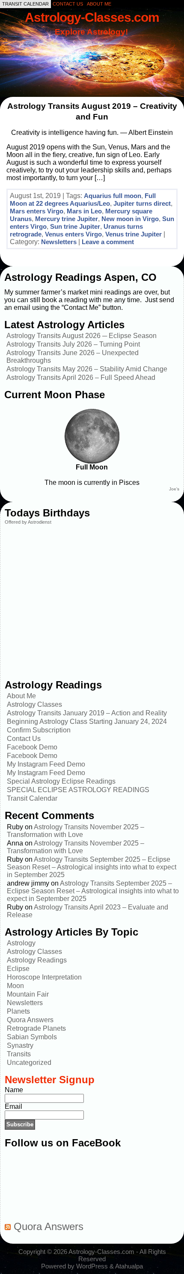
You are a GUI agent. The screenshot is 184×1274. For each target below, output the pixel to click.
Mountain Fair (28, 994)
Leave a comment (108, 241)
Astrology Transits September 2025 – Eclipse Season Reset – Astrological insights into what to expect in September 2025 (91, 867)
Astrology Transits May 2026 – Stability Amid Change (86, 369)
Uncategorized (29, 1062)
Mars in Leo (84, 211)
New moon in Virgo (130, 218)
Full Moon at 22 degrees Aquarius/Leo (83, 199)
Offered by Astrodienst (28, 522)
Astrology (21, 943)
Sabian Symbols (32, 1037)
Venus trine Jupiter (133, 234)
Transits (19, 1054)
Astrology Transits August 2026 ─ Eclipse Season (81, 335)
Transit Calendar (32, 798)
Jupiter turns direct (142, 203)
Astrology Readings (37, 960)
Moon (15, 985)
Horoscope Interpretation (44, 977)
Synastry (20, 1045)
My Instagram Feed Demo (46, 764)
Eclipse (18, 968)
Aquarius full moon (112, 195)
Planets (18, 1011)
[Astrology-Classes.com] (92, 54)
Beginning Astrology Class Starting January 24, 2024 (87, 721)
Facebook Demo (32, 747)
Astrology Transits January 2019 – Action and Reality (87, 713)
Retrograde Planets (36, 1028)
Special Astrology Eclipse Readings (61, 781)
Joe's (174, 489)
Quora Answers (30, 1019)
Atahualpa (129, 1266)
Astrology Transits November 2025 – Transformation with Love (75, 830)
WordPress (92, 1266)
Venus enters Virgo (73, 234)
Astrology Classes (34, 704)
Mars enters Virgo (36, 211)
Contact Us (24, 738)
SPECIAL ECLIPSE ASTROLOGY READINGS (78, 789)
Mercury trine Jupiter (66, 218)
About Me (21, 696)
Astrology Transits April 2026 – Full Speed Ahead (80, 377)
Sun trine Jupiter (75, 226)
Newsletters (59, 241)
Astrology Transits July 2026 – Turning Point (73, 344)
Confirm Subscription (39, 730)
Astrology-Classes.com (92, 17)
